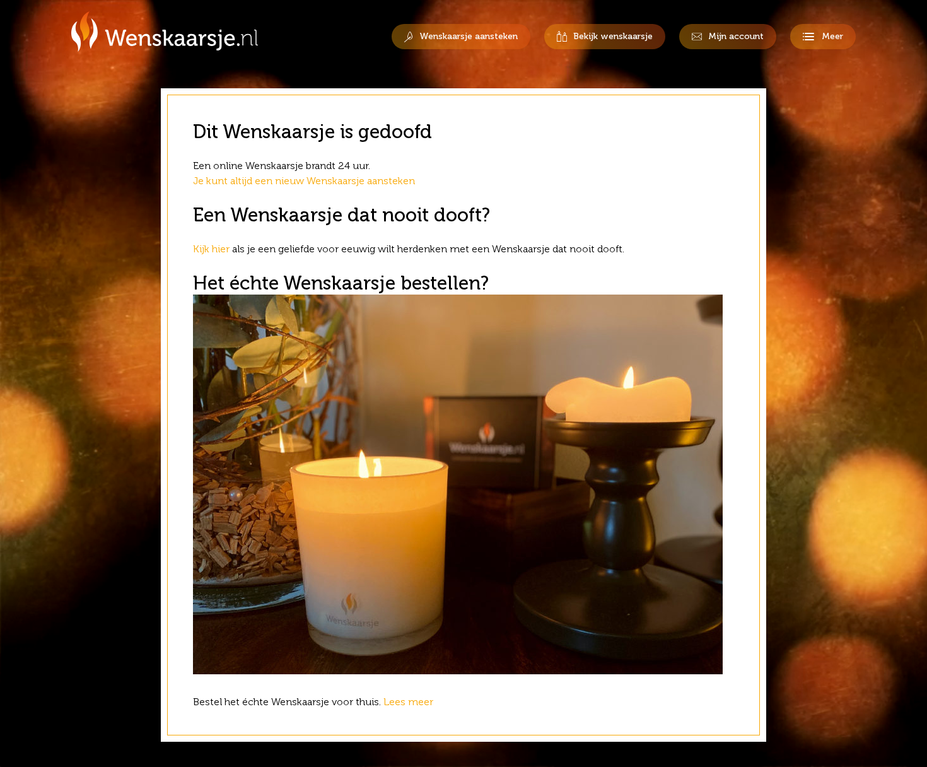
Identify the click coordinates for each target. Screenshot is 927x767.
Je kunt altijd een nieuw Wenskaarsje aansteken (304, 181)
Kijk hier (211, 249)
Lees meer (409, 702)
